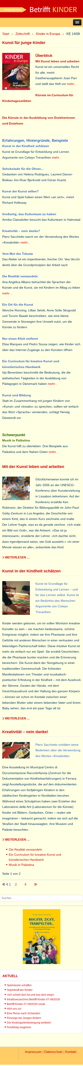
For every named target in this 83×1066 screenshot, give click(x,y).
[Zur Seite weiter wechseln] (26, 884)
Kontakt (70, 1052)
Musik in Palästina (21, 865)
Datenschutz (53, 1052)
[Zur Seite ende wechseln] (35, 884)
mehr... (72, 84)
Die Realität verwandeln (25, 849)
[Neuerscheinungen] (41, 963)
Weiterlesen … (17, 557)
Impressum (33, 1052)
